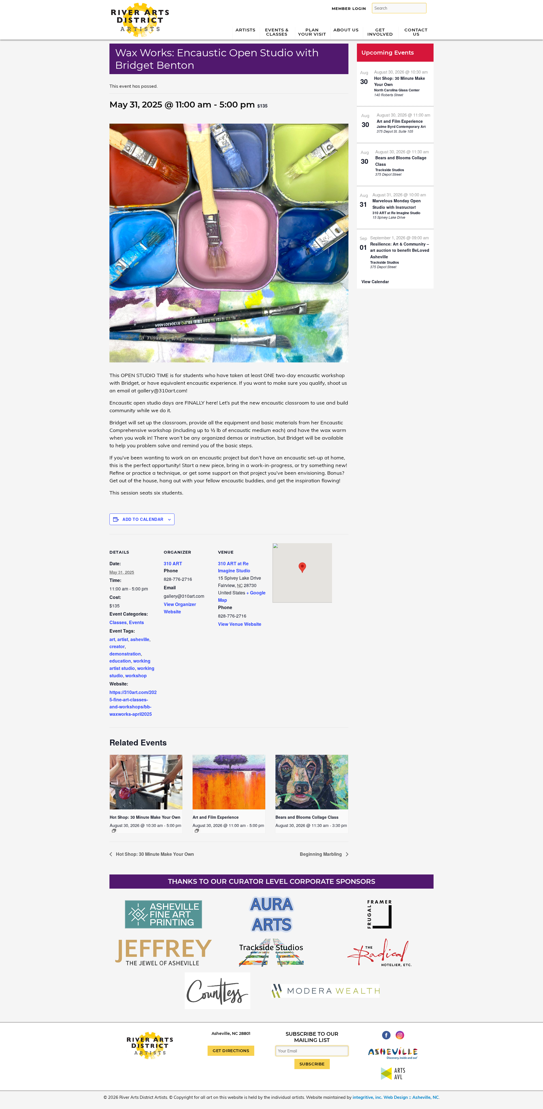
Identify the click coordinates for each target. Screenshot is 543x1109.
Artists (245, 30)
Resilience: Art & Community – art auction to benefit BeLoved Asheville (399, 250)
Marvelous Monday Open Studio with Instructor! (396, 204)
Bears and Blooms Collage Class (307, 817)
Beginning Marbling (321, 854)
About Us (346, 30)
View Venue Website (239, 624)
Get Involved (380, 32)
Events (136, 622)
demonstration (125, 653)
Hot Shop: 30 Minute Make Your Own (145, 817)
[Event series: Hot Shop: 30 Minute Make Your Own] (114, 830)
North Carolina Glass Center (397, 90)
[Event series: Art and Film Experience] (197, 830)
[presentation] (146, 782)
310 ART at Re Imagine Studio (396, 212)
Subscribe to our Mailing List (312, 1037)
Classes (118, 622)
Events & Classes (277, 32)
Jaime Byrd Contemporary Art (401, 126)
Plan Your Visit (312, 32)
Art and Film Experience (216, 817)
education (120, 660)
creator (117, 646)
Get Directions (231, 1050)
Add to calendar (142, 519)
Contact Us (416, 32)
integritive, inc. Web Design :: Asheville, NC (396, 1097)
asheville (139, 639)
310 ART (173, 563)
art (112, 639)
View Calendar (375, 281)
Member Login (349, 8)
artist (122, 639)
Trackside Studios (389, 169)
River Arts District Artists (138, 5)
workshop (136, 675)
